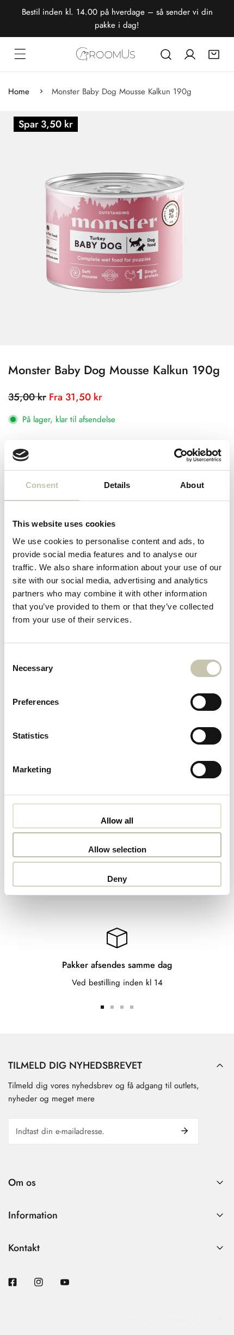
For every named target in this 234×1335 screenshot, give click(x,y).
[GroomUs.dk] (105, 54)
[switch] (205, 702)
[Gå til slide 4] (131, 1007)
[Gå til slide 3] (122, 1007)
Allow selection (117, 849)
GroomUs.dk (138, 1320)
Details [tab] (117, 485)
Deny (117, 878)
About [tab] (192, 485)
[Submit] (184, 1130)
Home (18, 91)
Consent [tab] (42, 485)
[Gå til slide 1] (102, 1007)
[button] (214, 54)
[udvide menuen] (20, 54)
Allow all (117, 820)
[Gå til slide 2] (112, 1007)
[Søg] (166, 54)
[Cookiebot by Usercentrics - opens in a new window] (173, 455)
